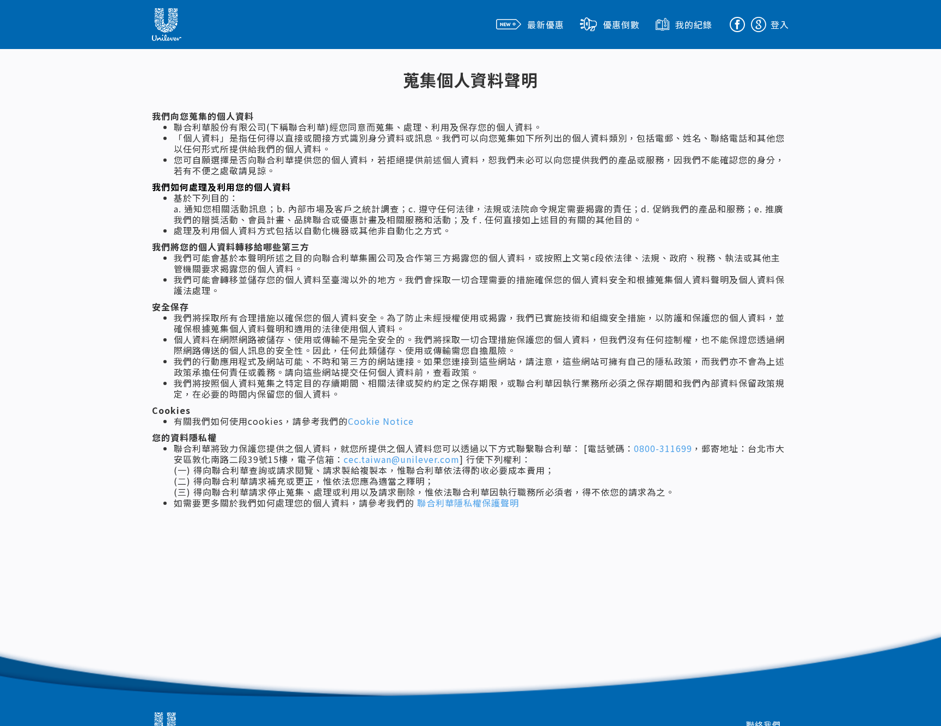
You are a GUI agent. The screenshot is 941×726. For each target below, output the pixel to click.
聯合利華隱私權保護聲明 (468, 502)
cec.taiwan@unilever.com (402, 459)
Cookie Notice (381, 421)
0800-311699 (663, 448)
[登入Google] (758, 21)
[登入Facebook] (737, 21)
